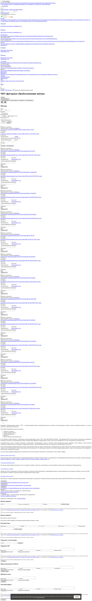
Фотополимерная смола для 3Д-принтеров (59, 19)
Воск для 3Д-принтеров (76, 19)
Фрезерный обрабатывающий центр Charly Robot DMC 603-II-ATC (17, 239)
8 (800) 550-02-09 (5, 13)
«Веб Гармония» (21, 498)
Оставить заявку (65, 504)
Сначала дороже (13, 100)
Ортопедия (81, 41)
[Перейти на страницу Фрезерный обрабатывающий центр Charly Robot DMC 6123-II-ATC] (18, 151)
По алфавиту (21, 100)
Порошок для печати (52, 74)
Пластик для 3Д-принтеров (42, 19)
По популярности (29, 100)
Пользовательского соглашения (57, 509)
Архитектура (46, 41)
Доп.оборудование (5, 77)
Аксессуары (19, 38)
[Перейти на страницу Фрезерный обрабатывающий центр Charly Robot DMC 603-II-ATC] (18, 235)
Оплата (10, 4)
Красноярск (33, 3)
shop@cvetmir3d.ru (5, 492)
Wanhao (37, 459)
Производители (16, 482)
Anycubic (13, 459)
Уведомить (20, 543)
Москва (3, 3)
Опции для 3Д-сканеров (21, 21)
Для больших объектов (28, 68)
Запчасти (24, 38)
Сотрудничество (8, 482)
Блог (40, 4)
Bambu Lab (8, 43)
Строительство (39, 41)
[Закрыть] (19, 128)
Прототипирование (5, 41)
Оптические (25, 62)
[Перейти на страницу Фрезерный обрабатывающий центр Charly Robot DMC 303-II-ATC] (18, 362)
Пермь (53, 3)
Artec (2, 70)
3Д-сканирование (16, 4)
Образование (21, 41)
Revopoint (27, 70)
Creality (13, 43)
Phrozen (36, 43)
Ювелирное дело (74, 41)
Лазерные (31, 62)
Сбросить (3, 122)
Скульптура (58, 41)
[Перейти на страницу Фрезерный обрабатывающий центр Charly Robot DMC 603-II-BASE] (18, 256)
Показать (9, 122)
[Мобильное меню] (2, 8)
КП (1, 165)
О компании (3, 481)
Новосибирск (48, 3)
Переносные (10, 62)
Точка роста (23, 482)
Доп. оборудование (24, 488)
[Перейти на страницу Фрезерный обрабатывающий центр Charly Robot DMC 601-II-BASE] (18, 277)
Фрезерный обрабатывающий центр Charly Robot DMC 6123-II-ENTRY (18, 176)
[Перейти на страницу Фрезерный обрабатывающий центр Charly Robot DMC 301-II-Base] (18, 404)
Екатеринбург (16, 3)
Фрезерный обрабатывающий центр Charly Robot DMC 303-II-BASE (17, 324)
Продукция (3, 486)
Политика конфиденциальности (8, 496)
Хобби (26, 41)
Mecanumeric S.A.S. (16, 159)
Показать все (4, 45)
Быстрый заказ (10, 145)
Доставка (6, 4)
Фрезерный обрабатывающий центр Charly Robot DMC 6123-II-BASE (18, 197)
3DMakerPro (10, 70)
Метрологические (17, 62)
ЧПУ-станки (36, 133)
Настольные (4, 36)
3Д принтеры (4, 488)
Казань (22, 3)
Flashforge (22, 43)
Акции (43, 4)
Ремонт (23, 4)
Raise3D (46, 43)
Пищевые (35, 36)
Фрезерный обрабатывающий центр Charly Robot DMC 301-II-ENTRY (18, 387)
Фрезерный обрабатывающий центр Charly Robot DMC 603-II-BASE (17, 260)
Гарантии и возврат (14, 485)
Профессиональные (20, 36)
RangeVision (17, 70)
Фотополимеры (36, 38)
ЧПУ (2, 79)
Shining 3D (22, 70)
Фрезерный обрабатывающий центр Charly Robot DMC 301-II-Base (17, 408)
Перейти (17, 128)
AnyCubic (3, 43)
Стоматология (14, 41)
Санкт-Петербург (9, 3)
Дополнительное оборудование (28, 19)
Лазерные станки (5, 81)
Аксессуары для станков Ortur (16, 81)
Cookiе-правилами (40, 597)
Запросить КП (4, 166)
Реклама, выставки (65, 41)
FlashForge (7, 459)
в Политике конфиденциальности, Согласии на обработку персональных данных (23, 509)
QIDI (50, 43)
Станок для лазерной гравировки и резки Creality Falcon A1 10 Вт (17, 133)
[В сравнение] (1, 147)
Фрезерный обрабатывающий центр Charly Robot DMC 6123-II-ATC (17, 155)
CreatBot (17, 43)
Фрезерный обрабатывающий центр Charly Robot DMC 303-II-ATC (17, 366)
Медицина (52, 41)
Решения (37, 488)
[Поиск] (5, 16)
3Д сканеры (10, 488)
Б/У (44, 36)
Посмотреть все (49, 36)
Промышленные (11, 36)
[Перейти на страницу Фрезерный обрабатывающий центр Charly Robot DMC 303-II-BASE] (18, 320)
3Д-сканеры (10, 19)
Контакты (47, 4)
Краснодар (27, 3)
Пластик (29, 38)
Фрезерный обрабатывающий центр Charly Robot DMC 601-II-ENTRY (18, 302)
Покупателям (4, 484)
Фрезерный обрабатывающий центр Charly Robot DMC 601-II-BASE (17, 281)
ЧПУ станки (17, 19)
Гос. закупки (36, 4)
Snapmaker (27, 43)
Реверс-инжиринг (18, 68)
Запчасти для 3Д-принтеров (34, 21)
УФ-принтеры (4, 78)
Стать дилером (28, 4)
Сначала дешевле (5, 100)
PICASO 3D (41, 43)
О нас (2, 4)
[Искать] (15, 11)
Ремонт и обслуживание (25, 485)
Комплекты (44, 21)
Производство (31, 41)
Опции (8, 65)
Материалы (3, 73)
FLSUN (32, 43)
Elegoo (52, 43)
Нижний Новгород (40, 3)
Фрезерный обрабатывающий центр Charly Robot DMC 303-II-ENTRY (18, 345)
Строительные (28, 36)
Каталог (3, 18)
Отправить (3, 561)
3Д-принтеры (4, 19)
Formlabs (18, 459)
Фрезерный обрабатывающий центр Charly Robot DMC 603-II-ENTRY (18, 218)
